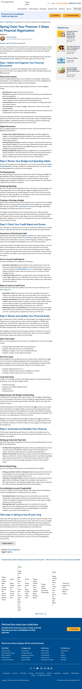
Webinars (63, 655)
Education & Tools (52, 9)
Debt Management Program (8, 653)
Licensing (31, 673)
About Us (69, 9)
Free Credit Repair (45, 655)
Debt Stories (64, 659)
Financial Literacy (72, 58)
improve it (7, 289)
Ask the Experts (64, 650)
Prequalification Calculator (27, 655)
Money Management (13, 550)
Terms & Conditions (40, 673)
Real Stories (62, 9)
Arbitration (49, 673)
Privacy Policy (23, 673)
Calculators (63, 657)
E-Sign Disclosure (75, 673)
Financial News (9, 22)
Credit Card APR (45, 650)
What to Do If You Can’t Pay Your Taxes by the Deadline (63, 560)
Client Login (77, 9)
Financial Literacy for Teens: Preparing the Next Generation (73, 48)
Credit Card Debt (45, 653)
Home (2, 22)
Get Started (72, 15)
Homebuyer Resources (26, 653)
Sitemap (33, 675)
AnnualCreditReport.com (23, 269)
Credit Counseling (33, 9)
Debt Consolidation (6, 655)
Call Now (56, 15)
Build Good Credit (45, 657)
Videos (62, 653)
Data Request (57, 673)
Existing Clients (6, 673)
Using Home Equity (26, 659)
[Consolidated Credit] (12, 3)
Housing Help (43, 9)
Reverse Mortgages (25, 657)
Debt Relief (5, 648)
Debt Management (22, 9)
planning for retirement (27, 206)
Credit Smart (45, 648)
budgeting (9, 552)
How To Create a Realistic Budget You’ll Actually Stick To (73, 70)
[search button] (48, 3)
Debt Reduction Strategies (47, 659)
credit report (29, 237)
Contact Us (15, 673)
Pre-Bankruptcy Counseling (44, 675)
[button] (27, 3)
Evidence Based (7, 543)
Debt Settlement (6, 657)
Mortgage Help (25, 648)
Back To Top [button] (39, 614)
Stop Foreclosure (25, 650)
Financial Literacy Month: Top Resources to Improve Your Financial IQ (72, 35)
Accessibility (66, 673)
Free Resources (65, 648)
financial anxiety (10, 58)
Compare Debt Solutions (7, 659)
